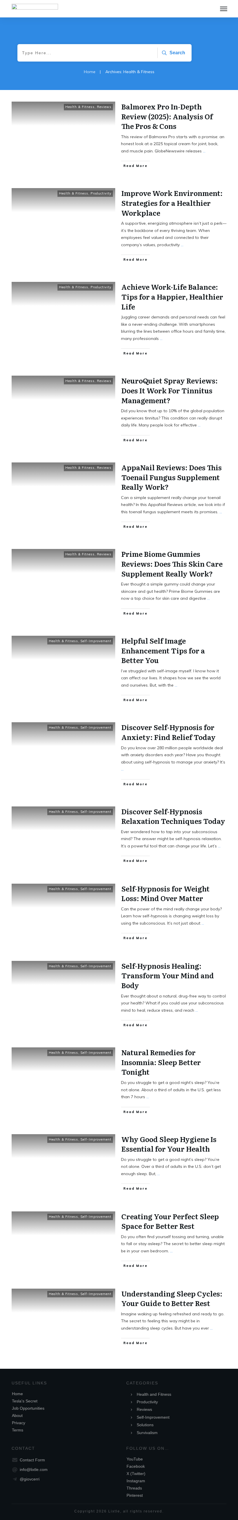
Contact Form (32, 1460)
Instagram (136, 1480)
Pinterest (135, 1495)
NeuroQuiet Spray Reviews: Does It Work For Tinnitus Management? (169, 390)
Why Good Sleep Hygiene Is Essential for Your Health (169, 1144)
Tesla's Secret (24, 1401)
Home (17, 1393)
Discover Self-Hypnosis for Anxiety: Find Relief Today (168, 732)
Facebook (136, 1466)
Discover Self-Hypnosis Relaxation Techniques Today (173, 816)
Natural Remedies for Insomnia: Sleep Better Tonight (161, 1062)
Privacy (18, 1422)
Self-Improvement (95, 641)
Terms (17, 1430)
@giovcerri (29, 1479)
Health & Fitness (80, 107)
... (204, 151)
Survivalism (147, 1432)
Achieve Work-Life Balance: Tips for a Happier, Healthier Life (172, 296)
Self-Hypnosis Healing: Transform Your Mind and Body (167, 975)
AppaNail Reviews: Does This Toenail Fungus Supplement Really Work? (171, 477)
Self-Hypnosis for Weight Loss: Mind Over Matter (165, 893)
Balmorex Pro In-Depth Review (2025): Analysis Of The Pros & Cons (167, 116)
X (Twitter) (136, 1473)
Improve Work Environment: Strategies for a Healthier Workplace (172, 202)
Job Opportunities (28, 1408)
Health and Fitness (154, 1394)
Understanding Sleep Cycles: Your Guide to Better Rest (171, 1298)
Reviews (104, 107)
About (17, 1415)
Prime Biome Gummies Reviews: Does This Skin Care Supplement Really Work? (172, 563)
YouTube (135, 1459)
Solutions (145, 1424)
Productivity (101, 193)
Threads (134, 1488)
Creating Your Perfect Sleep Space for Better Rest (170, 1221)
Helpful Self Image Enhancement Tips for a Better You (163, 650)
